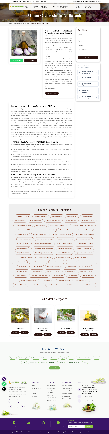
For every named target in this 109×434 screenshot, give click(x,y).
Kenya (71, 358)
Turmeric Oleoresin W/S (38, 262)
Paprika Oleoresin (71, 221)
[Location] (79, 389)
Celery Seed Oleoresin (47, 230)
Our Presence (36, 1)
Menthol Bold (66, 391)
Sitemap (29, 1)
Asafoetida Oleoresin (88, 221)
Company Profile (17, 1)
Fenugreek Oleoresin (22, 244)
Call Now (31, 60)
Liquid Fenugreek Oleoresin (64, 244)
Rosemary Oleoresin (64, 280)
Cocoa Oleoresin (70, 271)
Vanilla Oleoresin (37, 285)
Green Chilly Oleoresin (63, 253)
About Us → (14, 401)
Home (10, 1)
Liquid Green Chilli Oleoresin (84, 253)
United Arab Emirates (84, 358)
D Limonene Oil (66, 399)
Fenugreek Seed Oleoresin (85, 244)
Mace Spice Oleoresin (27, 257)
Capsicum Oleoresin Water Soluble (25, 230)
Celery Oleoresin (22, 271)
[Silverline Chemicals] (17, 7)
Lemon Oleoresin (58, 276)
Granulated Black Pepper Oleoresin (83, 225)
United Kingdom (24, 358)
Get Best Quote (52, 93)
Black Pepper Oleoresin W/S (58, 225)
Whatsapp (17, 60)
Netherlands (33, 362)
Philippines (54, 358)
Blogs (24, 1)
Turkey (61, 362)
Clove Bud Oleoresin (84, 239)
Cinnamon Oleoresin (53, 271)
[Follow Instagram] (14, 406)
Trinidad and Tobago (73, 362)
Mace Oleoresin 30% (45, 257)
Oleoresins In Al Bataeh (21, 23)
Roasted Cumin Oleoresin (65, 239)
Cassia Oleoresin (72, 262)
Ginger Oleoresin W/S (23, 253)
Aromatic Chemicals (44, 6)
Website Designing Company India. (80, 432)
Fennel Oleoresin (21, 276)
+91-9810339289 (78, 1)
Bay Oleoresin (86, 266)
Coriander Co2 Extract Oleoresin (61, 234)
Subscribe (88, 426)
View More (13, 332)
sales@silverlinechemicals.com (92, 1)
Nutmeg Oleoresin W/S (63, 257)
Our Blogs (34, 396)
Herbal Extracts (78, 6)
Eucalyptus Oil (66, 396)
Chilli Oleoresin (71, 285)
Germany (36, 358)
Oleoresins (56, 6)
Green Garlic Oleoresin (65, 248)
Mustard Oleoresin (88, 276)
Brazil (44, 358)
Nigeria (97, 358)
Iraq (24, 362)
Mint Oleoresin (73, 276)
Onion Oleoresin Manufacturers (25, 132)
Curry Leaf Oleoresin (86, 271)
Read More (54, 368)
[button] (98, 322)
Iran (85, 362)
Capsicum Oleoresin (23, 216)
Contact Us (43, 1)
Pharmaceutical (51, 398)
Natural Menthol (67, 388)
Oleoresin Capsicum (89, 262)
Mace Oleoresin (87, 216)
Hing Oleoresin (40, 225)
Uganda (12, 358)
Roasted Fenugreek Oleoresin (42, 244)
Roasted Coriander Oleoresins (85, 234)
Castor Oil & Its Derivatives (89, 6)
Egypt (63, 358)
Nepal (43, 362)
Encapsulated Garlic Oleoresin (44, 248)
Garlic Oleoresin (57, 216)
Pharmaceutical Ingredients (64, 6)
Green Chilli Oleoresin (87, 285)
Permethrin (22, 266)
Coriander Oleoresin (40, 216)
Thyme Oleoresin (37, 266)
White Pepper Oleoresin (55, 285)
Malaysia (51, 362)
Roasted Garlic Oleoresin (84, 248)
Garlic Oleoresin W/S (23, 248)
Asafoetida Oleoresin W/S (23, 225)
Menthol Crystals (67, 385)
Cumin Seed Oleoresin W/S (45, 239)
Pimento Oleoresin (47, 280)
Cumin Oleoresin (72, 216)
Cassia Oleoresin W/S (21, 234)
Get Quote (27, 334)
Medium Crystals (67, 393)
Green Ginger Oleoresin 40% (43, 253)
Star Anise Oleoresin (82, 280)
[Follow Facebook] (10, 406)
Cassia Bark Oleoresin (39, 234)
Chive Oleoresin (37, 271)
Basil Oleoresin (72, 266)
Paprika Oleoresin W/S (81, 257)
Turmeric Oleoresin (19, 262)
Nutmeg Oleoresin (35, 221)
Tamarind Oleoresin (20, 285)
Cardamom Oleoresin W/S (86, 230)
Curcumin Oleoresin (56, 262)
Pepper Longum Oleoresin (28, 280)
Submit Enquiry (88, 57)
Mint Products (27, 6)
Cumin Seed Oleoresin (25, 239)
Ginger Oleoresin (20, 221)
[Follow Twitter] (18, 406)
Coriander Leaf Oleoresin (54, 266)
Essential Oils (35, 6)
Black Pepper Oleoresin (53, 221)
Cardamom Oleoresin (66, 230)
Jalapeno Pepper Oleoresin (39, 276)
